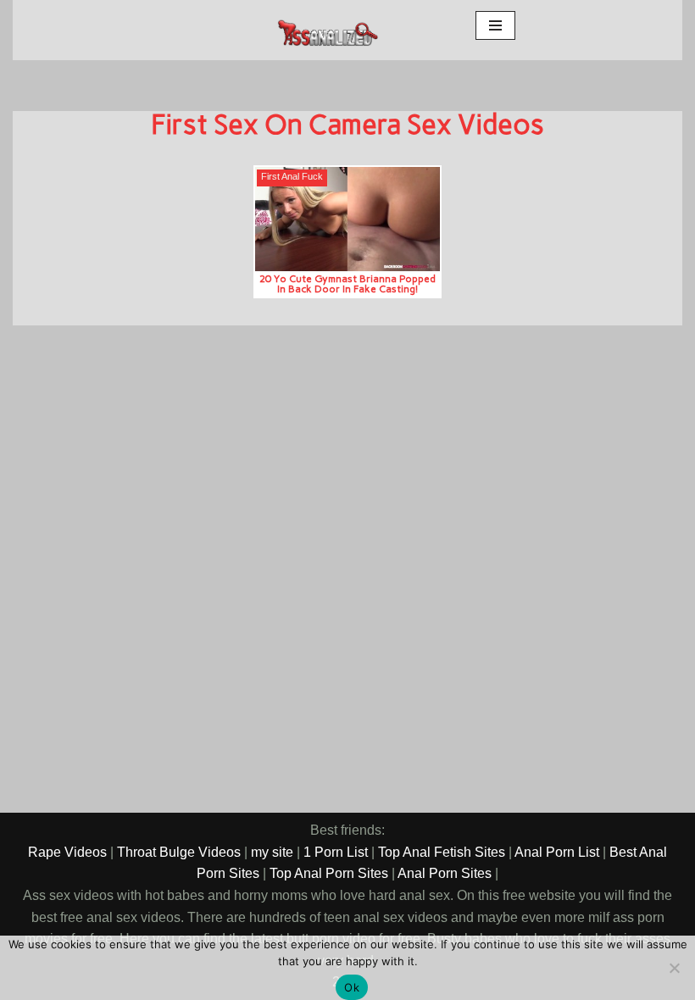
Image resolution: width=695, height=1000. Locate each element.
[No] (673, 967)
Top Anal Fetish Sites (441, 852)
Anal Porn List (556, 852)
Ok (351, 987)
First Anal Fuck (292, 176)
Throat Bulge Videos (179, 852)
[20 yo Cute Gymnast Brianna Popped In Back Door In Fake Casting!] (348, 219)
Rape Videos (67, 852)
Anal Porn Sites (445, 873)
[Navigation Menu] (495, 25)
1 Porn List (335, 852)
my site (272, 852)
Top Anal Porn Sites (329, 873)
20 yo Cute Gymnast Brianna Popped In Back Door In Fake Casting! (347, 283)
